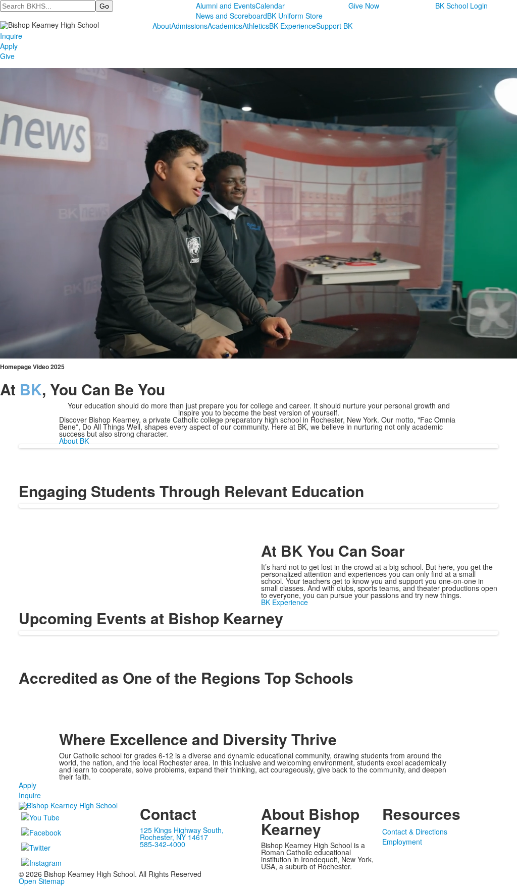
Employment (402, 842)
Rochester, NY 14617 (174, 837)
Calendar (270, 6)
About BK (74, 440)
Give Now (363, 6)
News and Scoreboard (231, 16)
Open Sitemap (42, 881)
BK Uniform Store (295, 16)
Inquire (11, 36)
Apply (9, 46)
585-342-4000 (162, 844)
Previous (12, 447)
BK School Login (461, 6)
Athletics (255, 26)
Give (7, 56)
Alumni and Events (225, 6)
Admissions (189, 26)
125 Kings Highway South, (182, 830)
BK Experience (292, 26)
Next (505, 447)
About (161, 26)
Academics (225, 26)
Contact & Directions (414, 831)
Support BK (334, 26)
